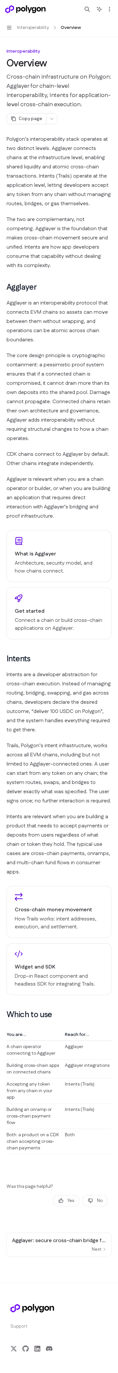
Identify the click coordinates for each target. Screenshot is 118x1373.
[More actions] (109, 9)
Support (19, 1326)
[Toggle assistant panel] (99, 9)
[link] (59, 556)
